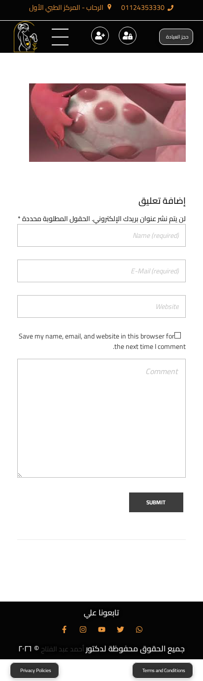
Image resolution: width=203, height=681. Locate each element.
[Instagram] (83, 629)
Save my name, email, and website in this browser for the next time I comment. (102, 341)
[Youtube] (102, 629)
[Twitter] (120, 629)
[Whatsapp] (139, 629)
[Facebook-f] (64, 629)
